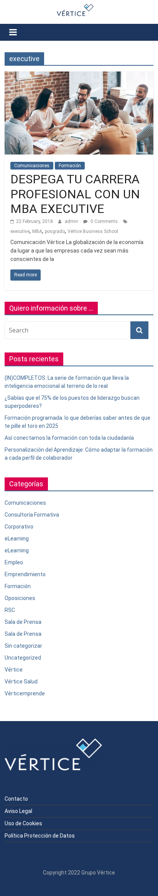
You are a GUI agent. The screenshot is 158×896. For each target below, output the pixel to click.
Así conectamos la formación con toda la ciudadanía (69, 438)
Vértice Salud (21, 681)
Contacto (16, 799)
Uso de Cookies (23, 823)
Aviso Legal (18, 811)
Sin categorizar (23, 646)
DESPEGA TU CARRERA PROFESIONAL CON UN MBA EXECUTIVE (75, 194)
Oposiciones (20, 598)
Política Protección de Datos (40, 836)
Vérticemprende (25, 693)
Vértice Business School (92, 231)
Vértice (14, 670)
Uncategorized (23, 658)
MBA (37, 231)
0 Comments (103, 221)
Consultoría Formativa (32, 515)
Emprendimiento (25, 574)
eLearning (17, 538)
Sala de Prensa (23, 622)
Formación (70, 165)
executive (20, 231)
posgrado (55, 231)
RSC (10, 610)
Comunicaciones (31, 165)
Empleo (14, 562)
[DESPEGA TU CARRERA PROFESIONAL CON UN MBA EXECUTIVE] (79, 76)
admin (72, 221)
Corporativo (19, 527)
